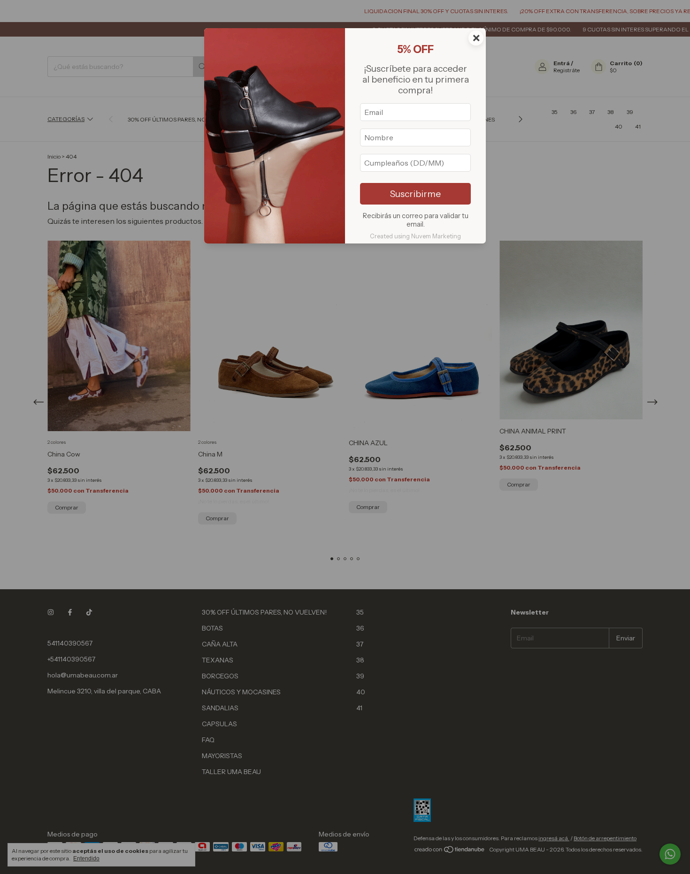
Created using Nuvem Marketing (415, 236)
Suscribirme (415, 193)
